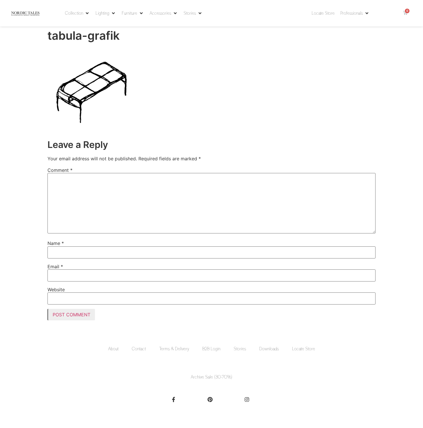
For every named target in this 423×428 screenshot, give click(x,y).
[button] (77, 13)
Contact (139, 349)
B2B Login (211, 349)
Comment (60, 170)
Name (55, 243)
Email (55, 266)
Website (56, 289)
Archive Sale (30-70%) (211, 377)
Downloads (269, 349)
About (113, 349)
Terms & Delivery (174, 349)
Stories (240, 349)
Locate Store (303, 349)
